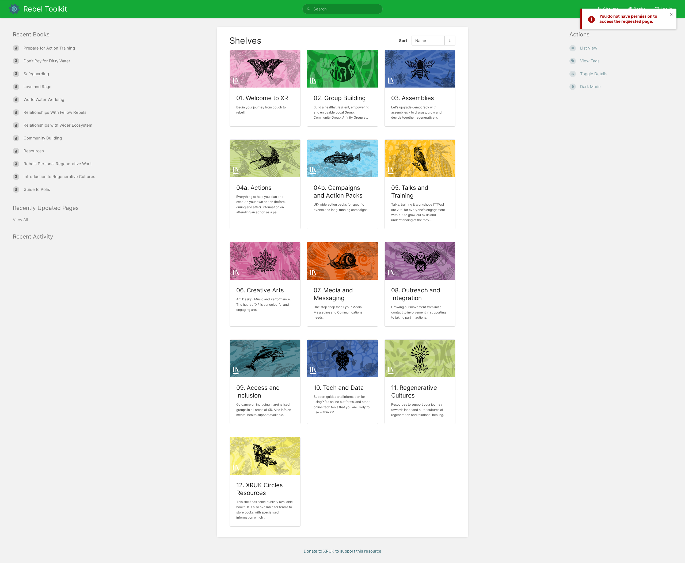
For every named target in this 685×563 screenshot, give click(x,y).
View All (20, 219)
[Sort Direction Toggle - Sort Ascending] (449, 40)
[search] (342, 9)
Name (420, 40)
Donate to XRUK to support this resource (342, 551)
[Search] (309, 9)
